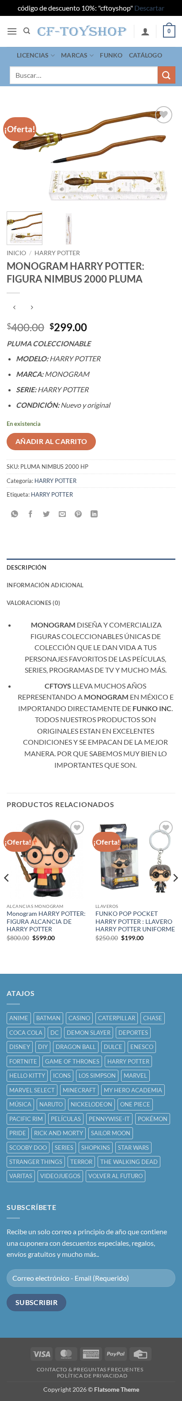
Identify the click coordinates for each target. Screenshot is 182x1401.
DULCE (113, 1046)
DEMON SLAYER (88, 1032)
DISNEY (19, 1046)
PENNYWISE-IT (109, 1118)
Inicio (16, 252)
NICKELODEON (91, 1104)
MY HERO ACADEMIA (133, 1090)
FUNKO (111, 55)
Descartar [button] (149, 8)
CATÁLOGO (145, 55)
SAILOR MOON (110, 1133)
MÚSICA (20, 1104)
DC (54, 1032)
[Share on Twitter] (46, 514)
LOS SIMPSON (97, 1075)
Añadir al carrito (51, 441)
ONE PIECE (135, 1104)
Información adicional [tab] (45, 585)
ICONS (62, 1075)
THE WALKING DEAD (129, 1161)
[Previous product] (31, 307)
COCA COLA (25, 1032)
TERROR (81, 1161)
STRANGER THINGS (35, 1161)
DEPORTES (133, 1032)
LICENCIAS (33, 55)
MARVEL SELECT (32, 1090)
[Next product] (14, 307)
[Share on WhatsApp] (15, 514)
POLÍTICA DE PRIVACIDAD (92, 1375)
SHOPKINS (95, 1147)
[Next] (161, 154)
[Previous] (21, 154)
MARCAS (74, 55)
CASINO (79, 1018)
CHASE (152, 1018)
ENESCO (141, 1046)
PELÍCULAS (66, 1118)
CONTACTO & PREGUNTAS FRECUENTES (90, 1369)
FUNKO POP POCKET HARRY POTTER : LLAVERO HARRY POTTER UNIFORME (135, 921)
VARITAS (20, 1175)
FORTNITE (23, 1061)
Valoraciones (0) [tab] (33, 602)
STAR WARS (133, 1147)
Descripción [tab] (26, 567)
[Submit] (166, 75)
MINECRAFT (79, 1090)
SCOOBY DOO (28, 1147)
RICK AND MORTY (58, 1133)
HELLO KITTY (27, 1075)
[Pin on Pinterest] (78, 514)
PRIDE (17, 1133)
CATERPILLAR (116, 1018)
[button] (12, 31)
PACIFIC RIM (26, 1118)
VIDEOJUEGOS (60, 1175)
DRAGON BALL (76, 1046)
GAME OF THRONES (72, 1061)
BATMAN (48, 1018)
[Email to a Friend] (62, 514)
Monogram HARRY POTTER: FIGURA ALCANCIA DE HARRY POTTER (46, 921)
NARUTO (51, 1104)
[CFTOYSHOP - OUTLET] (82, 31)
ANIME (18, 1018)
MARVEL (135, 1075)
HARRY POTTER (57, 252)
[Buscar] (26, 31)
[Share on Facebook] (30, 514)
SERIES (64, 1147)
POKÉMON (152, 1118)
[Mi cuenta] (145, 31)
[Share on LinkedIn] (94, 514)
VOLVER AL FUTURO (115, 1175)
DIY (43, 1046)
